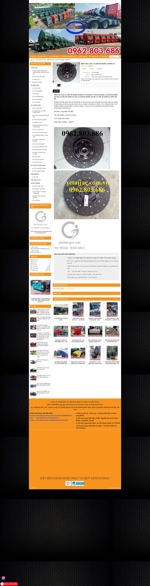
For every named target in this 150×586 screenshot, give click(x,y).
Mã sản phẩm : (86, 72)
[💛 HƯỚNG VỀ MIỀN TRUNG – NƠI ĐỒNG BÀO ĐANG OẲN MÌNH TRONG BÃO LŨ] (33, 330)
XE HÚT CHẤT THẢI (38, 186)
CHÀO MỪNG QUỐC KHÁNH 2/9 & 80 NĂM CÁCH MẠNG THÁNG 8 (43, 344)
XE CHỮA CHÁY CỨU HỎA (40, 149)
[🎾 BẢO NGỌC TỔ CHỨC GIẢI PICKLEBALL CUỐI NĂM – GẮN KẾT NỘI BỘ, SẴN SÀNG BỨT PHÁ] (33, 314)
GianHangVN (117, 488)
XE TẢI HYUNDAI (37, 99)
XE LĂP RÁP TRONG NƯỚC (69, 56)
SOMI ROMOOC (83, 56)
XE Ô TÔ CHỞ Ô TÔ (38, 129)
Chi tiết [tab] (56, 91)
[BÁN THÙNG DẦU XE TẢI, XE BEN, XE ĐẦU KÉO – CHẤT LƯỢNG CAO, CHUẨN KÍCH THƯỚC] (95, 331)
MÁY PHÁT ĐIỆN (37, 82)
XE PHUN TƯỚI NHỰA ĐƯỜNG (39, 140)
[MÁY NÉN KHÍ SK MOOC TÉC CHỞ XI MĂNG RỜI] (61, 353)
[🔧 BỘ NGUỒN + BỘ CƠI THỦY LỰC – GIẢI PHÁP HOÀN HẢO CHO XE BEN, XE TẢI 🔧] (78, 309)
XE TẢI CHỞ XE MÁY (38, 159)
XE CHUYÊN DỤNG (54, 56)
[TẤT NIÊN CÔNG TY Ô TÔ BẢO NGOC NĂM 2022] (33, 380)
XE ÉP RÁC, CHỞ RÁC (39, 189)
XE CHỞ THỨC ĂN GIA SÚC (40, 132)
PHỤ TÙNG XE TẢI (94, 56)
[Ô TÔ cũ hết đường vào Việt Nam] (33, 365)
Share (84, 68)
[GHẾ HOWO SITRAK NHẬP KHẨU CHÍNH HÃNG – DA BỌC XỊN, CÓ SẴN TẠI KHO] (112, 353)
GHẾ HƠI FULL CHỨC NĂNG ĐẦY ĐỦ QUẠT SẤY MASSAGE (95, 363)
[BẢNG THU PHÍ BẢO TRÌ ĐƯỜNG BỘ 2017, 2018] (33, 396)
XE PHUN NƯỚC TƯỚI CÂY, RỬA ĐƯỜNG (40, 126)
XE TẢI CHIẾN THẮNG (39, 171)
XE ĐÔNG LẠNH (37, 122)
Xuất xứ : (88, 74)
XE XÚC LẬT (36, 79)
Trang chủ (33, 56)
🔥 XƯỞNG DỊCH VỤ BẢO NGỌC (61, 319)
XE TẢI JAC (36, 93)
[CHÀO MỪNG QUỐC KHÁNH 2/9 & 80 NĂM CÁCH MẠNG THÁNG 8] (33, 347)
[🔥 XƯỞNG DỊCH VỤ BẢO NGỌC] (61, 309)
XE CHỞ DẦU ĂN (37, 162)
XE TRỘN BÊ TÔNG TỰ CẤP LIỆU (40, 136)
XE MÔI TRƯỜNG (35, 183)
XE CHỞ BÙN (103, 56)
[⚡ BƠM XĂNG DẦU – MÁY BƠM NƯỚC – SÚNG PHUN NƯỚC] (112, 309)
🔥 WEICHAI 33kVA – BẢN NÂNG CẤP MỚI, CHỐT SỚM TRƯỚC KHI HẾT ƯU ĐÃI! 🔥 (40, 300)
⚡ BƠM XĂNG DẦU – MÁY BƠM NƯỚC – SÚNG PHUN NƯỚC (112, 320)
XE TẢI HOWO (37, 88)
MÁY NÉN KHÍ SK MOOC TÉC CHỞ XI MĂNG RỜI (61, 362)
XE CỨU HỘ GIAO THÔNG (40, 119)
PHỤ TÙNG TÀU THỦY (39, 76)
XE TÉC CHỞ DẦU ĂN (38, 144)
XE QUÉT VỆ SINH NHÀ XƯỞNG (39, 153)
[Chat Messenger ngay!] (3, 578)
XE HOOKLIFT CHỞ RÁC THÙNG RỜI (39, 192)
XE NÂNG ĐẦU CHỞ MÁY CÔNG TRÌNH (39, 111)
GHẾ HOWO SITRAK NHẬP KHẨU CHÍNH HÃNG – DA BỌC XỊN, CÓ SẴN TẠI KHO (112, 363)
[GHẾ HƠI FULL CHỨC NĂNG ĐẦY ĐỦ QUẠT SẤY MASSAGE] (95, 353)
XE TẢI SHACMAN (37, 91)
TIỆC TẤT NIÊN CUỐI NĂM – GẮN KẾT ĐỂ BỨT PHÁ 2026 (43, 319)
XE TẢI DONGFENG (38, 96)
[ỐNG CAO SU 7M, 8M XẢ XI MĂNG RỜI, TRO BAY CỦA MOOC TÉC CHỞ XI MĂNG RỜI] (78, 353)
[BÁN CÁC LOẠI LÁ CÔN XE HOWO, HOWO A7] (66, 72)
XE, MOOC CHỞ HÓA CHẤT (40, 146)
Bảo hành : (87, 76)
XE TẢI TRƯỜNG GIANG (39, 168)
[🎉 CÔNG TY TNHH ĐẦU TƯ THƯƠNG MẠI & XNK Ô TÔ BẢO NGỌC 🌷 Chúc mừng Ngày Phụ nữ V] (33, 338)
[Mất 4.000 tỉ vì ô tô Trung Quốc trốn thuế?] (33, 372)
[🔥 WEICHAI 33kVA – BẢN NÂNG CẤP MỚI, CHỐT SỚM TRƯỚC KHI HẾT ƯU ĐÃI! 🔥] (40, 287)
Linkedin (100, 68)
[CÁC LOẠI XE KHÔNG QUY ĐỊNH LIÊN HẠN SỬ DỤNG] (33, 388)
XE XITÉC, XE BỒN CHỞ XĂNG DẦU (41, 116)
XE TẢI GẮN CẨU (37, 108)
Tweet (92, 68)
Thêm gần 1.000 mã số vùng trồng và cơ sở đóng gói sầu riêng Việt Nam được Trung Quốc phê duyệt (43, 353)
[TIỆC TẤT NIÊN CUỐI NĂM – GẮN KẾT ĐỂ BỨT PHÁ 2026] (33, 322)
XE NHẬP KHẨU (42, 56)
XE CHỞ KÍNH (36, 156)
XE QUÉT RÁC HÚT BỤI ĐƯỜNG (39, 196)
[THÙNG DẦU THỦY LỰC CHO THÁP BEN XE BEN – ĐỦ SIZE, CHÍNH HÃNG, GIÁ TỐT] (78, 331)
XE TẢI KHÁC (36, 102)
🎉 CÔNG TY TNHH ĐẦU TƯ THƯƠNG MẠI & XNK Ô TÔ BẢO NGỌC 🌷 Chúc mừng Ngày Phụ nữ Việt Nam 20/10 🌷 (44, 336)
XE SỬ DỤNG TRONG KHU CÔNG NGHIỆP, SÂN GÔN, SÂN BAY (41, 72)
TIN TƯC (35, 177)
